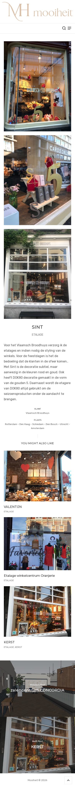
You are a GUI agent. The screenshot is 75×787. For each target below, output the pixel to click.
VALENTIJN (13, 507)
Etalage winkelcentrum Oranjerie (29, 576)
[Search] (64, 28)
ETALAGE (37, 334)
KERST (9, 642)
